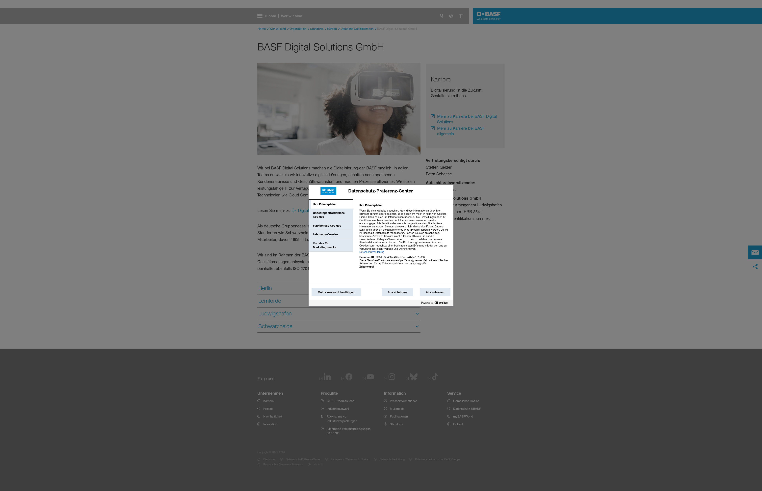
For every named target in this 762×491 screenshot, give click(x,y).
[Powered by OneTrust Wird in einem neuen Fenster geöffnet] (436, 303)
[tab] (331, 204)
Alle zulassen (435, 292)
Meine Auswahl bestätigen (336, 292)
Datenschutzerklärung (371, 251)
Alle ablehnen (397, 292)
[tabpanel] (404, 238)
